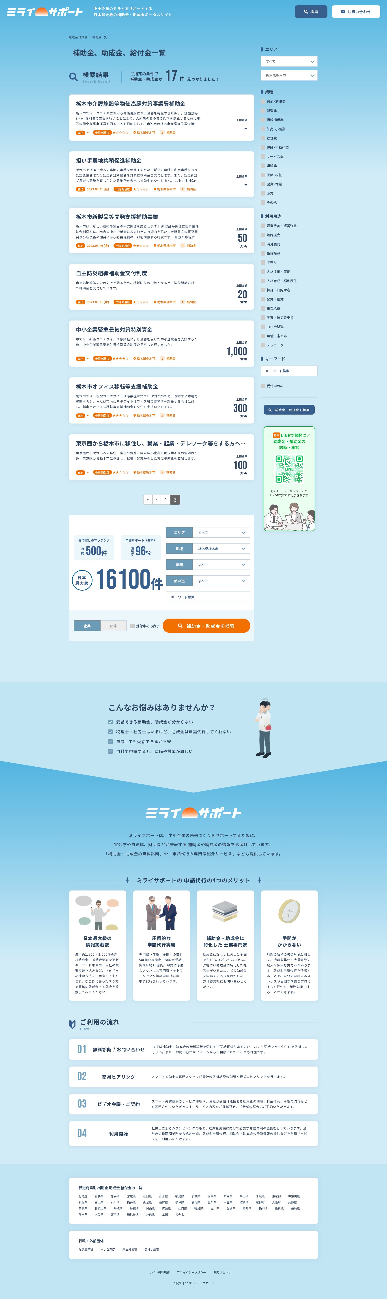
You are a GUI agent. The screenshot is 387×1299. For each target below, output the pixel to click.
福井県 (131, 1202)
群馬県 (228, 1196)
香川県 (215, 1208)
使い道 (179, 580)
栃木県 (212, 1196)
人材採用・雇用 (278, 271)
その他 (272, 202)
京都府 (260, 1202)
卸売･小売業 (276, 129)
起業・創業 (275, 299)
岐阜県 (179, 1202)
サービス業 (275, 156)
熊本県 (83, 1214)
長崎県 (295, 1208)
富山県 (99, 1202)
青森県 (99, 1196)
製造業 (272, 110)
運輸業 (272, 165)
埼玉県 (244, 1196)
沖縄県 (150, 1214)
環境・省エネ (277, 335)
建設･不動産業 (278, 147)
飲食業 (272, 138)
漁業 (270, 193)
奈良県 (83, 1208)
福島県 (179, 1196)
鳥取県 (118, 1208)
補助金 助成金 (78, 37)
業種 (179, 564)
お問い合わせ (222, 1272)
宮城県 (131, 1196)
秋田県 (147, 1196)
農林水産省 (151, 1249)
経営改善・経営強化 (282, 225)
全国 (165, 1214)
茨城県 (195, 1196)
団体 (113, 626)
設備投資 (273, 253)
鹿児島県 (133, 1214)
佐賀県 (279, 1208)
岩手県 (115, 1196)
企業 (87, 625)
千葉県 (260, 1196)
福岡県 (263, 1208)
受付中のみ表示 (148, 626)
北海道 (83, 1196)
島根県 (134, 1208)
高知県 (247, 1208)
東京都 (276, 1196)
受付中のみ (275, 385)
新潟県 (83, 1202)
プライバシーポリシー (191, 1272)
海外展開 (273, 244)
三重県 (228, 1202)
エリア (179, 532)
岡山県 (150, 1208)
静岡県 (195, 1202)
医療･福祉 (274, 174)
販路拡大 (273, 234)
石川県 (115, 1202)
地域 (179, 548)
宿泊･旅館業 (276, 101)
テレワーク (275, 345)
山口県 (182, 1208)
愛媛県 (231, 1208)
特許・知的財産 (278, 290)
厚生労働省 (130, 1249)
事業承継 (273, 308)
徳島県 (198, 1208)
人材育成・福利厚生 (282, 280)
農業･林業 (274, 184)
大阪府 (276, 1202)
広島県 (166, 1208)
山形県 (163, 1196)
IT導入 (272, 262)
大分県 (99, 1214)
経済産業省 (86, 1249)
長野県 (163, 1202)
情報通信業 (275, 119)
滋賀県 (244, 1202)
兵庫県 (292, 1202)
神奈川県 (294, 1196)
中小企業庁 (108, 1249)
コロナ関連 (275, 326)
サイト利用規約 (159, 1272)
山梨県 (147, 1202)
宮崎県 (115, 1214)
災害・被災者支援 (280, 317)
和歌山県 (100, 1208)
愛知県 (212, 1202)
